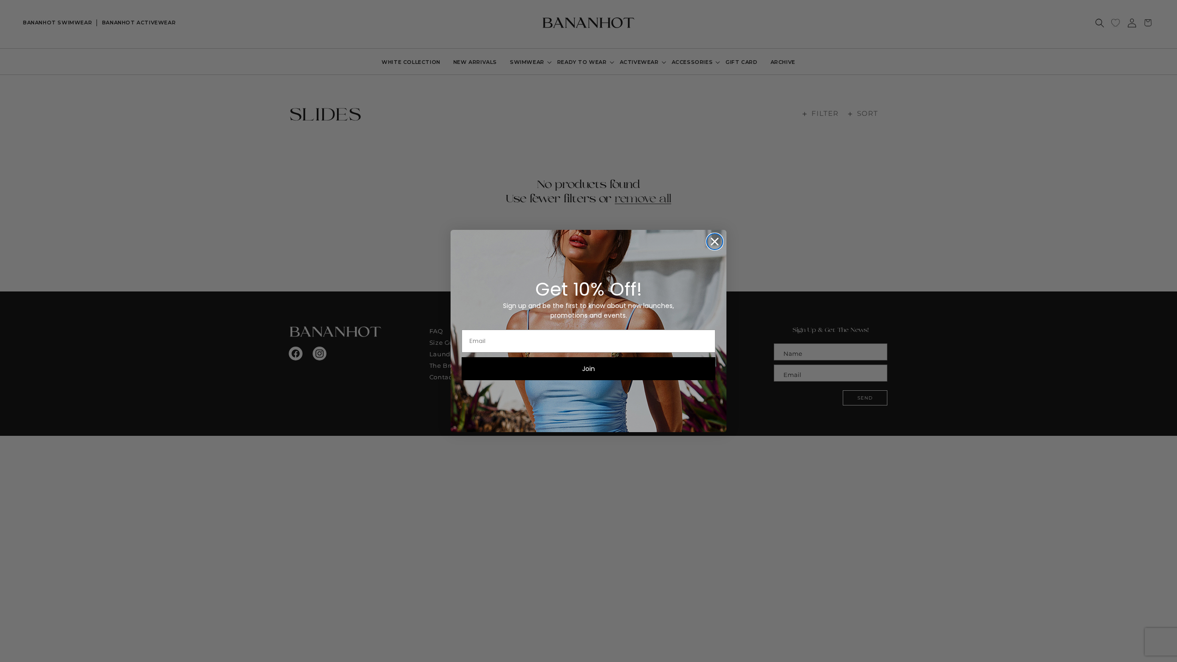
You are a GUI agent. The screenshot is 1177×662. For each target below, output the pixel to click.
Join (588, 368)
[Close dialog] (715, 242)
